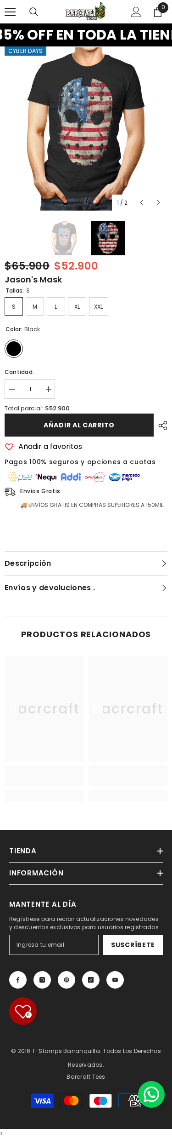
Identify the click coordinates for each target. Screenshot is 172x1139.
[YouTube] (115, 980)
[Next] (158, 203)
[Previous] (141, 203)
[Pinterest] (66, 980)
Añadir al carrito (79, 425)
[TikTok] (91, 980)
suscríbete (133, 944)
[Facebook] (18, 980)
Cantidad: (19, 372)
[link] (44, 775)
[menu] (10, 11)
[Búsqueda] (33, 11)
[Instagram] (42, 980)
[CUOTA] (160, 425)
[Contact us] (151, 1094)
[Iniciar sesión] (136, 12)
